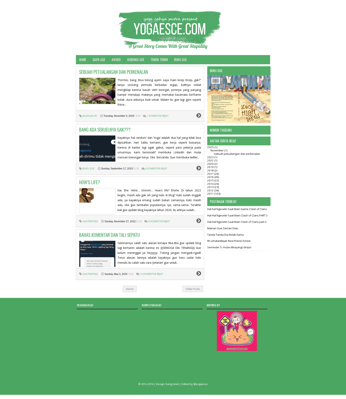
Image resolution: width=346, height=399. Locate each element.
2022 (210, 160)
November (217, 150)
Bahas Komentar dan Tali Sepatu (109, 235)
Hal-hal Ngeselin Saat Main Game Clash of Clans (237, 209)
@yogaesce (200, 384)
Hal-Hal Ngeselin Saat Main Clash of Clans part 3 (237, 222)
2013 (210, 187)
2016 (210, 177)
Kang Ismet (172, 384)
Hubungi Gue (135, 59)
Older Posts (193, 289)
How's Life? (89, 182)
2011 (210, 193)
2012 (210, 190)
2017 (210, 174)
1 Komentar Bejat (158, 116)
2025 (210, 147)
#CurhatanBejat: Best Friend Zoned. (229, 241)
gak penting (90, 221)
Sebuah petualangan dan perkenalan (113, 72)
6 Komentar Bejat (156, 168)
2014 (210, 184)
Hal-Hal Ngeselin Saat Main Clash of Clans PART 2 (237, 215)
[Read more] (198, 116)
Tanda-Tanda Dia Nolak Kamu (225, 234)
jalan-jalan (89, 116)
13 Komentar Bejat (151, 274)
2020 (210, 164)
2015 (210, 180)
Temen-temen (159, 59)
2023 (210, 157)
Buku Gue (180, 59)
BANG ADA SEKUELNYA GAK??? (105, 129)
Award (116, 59)
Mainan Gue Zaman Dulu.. (223, 228)
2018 (210, 170)
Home (82, 59)
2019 (210, 167)
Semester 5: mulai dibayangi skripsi (229, 247)
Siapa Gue (99, 59)
